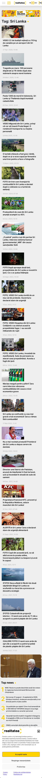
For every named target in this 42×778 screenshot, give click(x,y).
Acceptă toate (21, 754)
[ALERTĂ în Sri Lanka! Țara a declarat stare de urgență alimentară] (20, 519)
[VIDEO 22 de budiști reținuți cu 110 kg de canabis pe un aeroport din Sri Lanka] (20, 31)
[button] (39, 731)
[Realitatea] (18, 2)
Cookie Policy (5, 773)
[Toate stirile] (8, 2)
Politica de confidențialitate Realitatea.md (22, 773)
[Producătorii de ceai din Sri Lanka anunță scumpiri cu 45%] (20, 203)
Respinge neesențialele (21, 761)
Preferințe (21, 767)
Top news (7, 682)
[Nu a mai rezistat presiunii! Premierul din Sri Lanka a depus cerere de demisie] (20, 433)
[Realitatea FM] (31, 2)
